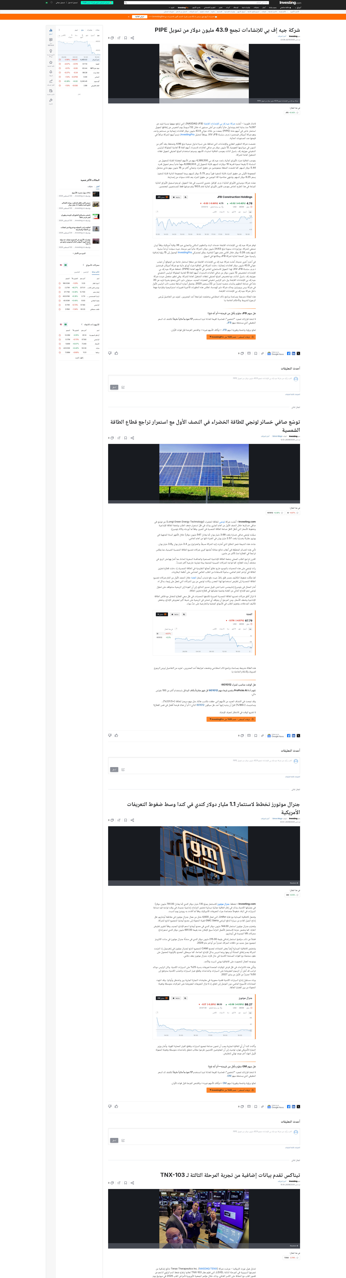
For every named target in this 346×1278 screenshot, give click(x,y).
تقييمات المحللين (169, 12)
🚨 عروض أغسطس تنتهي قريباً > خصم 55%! (97, 3)
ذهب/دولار (95, 60)
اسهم (76, 30)
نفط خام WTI (94, 68)
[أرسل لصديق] (249, 353)
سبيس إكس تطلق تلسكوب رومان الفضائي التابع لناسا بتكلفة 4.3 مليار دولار (76, 204)
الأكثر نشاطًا (95, 272)
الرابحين (86, 272)
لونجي (222, 521)
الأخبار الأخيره (294, 11)
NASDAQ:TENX (208, 1268)
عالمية (213, 12)
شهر (239, 212)
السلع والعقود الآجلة (253, 12)
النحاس (97, 77)
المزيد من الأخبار (79, 253)
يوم (250, 212)
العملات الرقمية (204, 12)
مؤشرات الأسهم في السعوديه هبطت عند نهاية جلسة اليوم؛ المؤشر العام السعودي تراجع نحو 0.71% (75, 242)
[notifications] (51, 2)
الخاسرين (77, 272)
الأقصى (215, 212)
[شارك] (132, 38)
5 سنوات (221, 212)
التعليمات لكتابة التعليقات (292, 394)
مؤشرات (89, 30)
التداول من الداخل (181, 12)
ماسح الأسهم (196, 7)
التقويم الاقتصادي (209, 7)
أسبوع (245, 212)
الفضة (193, 577)
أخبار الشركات (193, 12)
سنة (228, 212)
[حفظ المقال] (125, 38)
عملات (97, 30)
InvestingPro (187, 134)
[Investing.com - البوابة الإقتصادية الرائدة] (290, 3)
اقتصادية (219, 12)
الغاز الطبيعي (95, 86)
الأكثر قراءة (282, 12)
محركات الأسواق (92, 265)
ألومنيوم (96, 81)
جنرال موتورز (223, 903)
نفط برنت (96, 73)
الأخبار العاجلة (272, 12)
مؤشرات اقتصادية (229, 12)
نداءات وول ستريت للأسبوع (81, 193)
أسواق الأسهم (241, 12)
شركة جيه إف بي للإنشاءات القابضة (219, 123)
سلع (82, 30)
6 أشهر (234, 212)
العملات (264, 12)
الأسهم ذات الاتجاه (91, 324)
